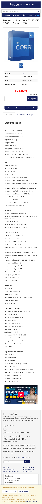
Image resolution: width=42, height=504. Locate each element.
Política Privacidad (9, 469)
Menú (7, 15)
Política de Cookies (31, 501)
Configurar (6, 491)
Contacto (28, 15)
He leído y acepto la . (17, 457)
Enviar (27, 462)
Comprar (32, 99)
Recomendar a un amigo (25, 114)
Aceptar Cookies (23, 491)
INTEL (24, 73)
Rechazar (13, 491)
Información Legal (28, 467)
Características (9, 114)
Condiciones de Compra (11, 471)
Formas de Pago (27, 471)
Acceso (17, 15)
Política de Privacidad (8, 453)
